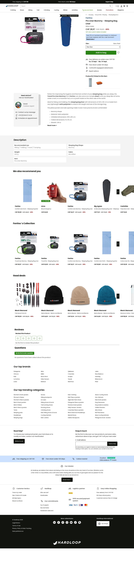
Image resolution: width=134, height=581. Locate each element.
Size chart (116, 43)
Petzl (96, 381)
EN (116, 6)
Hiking (30, 10)
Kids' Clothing (72, 394)
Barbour (43, 381)
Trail (38, 10)
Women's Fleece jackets (21, 400)
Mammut (71, 381)
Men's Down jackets (20, 402)
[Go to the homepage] (87, 15)
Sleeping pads (18, 412)
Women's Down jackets (21, 394)
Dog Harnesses (100, 402)
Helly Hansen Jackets (74, 407)
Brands (99, 10)
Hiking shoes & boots (47, 402)
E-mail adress (80, 440)
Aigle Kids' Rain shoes (74, 400)
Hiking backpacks (46, 397)
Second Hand (88, 10)
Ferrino (89, 18)
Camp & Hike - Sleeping (101, 14)
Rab (15, 376)
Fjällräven (71, 371)
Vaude (70, 379)
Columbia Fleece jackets (75, 410)
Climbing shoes (46, 410)
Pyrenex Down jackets (75, 405)
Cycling (56, 10)
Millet (42, 374)
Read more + (90, 39)
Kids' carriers (45, 417)
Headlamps (17, 415)
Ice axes (43, 400)
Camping (91, 14)
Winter (65, 10)
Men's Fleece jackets (20, 407)
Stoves (43, 394)
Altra (42, 371)
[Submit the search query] (110, 6)
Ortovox (16, 374)
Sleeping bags (18, 417)
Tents (15, 410)
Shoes (22, 10)
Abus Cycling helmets (102, 415)
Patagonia (17, 371)
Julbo (96, 371)
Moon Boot (44, 376)
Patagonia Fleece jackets (76, 402)
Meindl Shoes (72, 415)
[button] (33, 31)
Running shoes (45, 407)
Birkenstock (98, 379)
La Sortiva (17, 379)
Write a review (90, 26)
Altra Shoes (98, 410)
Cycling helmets (46, 415)
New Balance (99, 374)
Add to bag (101, 53)
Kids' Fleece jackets (74, 397)
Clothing (13, 10)
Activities (75, 10)
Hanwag (97, 376)
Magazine (121, 10)
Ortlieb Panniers (100, 407)
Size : (87, 43)
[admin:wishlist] (118, 53)
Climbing (47, 10)
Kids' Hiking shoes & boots (49, 412)
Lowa (15, 381)
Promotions (109, 10)
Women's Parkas (19, 397)
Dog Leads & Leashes (101, 405)
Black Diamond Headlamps (76, 412)
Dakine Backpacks (73, 417)
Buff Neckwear (99, 412)
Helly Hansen (45, 379)
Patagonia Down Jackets (103, 417)
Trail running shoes (47, 405)
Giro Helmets (99, 397)
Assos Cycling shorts (101, 394)
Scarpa (70, 376)
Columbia (71, 374)
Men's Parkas (18, 405)
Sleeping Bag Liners (113, 14)
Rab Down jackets (100, 400)
